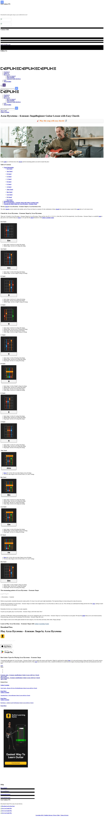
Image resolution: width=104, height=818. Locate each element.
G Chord (9, 176)
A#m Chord (10, 189)
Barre (5, 473)
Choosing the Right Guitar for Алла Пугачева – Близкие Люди (20, 204)
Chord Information (9, 167)
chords (20, 161)
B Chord (9, 181)
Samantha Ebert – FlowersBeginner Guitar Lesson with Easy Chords (15, 695)
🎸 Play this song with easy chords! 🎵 (52, 121)
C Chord (9, 179)
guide (5, 161)
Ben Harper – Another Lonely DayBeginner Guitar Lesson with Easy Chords (17, 702)
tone (69, 660)
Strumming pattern (9, 201)
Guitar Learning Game (48, 217)
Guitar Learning (5, 112)
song (78, 209)
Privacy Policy (56, 815)
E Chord (9, 184)
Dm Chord (9, 200)
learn (19, 217)
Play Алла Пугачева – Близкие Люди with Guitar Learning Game (21, 202)
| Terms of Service (64, 815)
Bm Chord (9, 192)
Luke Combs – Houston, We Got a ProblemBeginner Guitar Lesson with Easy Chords (19, 688)
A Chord (9, 187)
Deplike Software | (48, 815)
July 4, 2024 (4, 110)
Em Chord (9, 168)
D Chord (9, 174)
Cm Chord (9, 194)
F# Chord (9, 197)
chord (6, 206)
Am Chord (9, 171)
